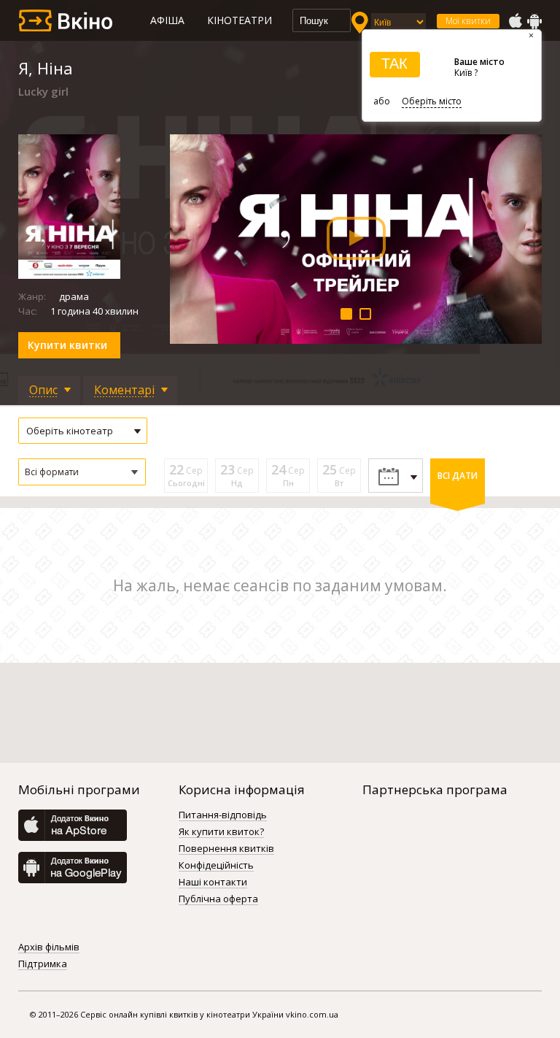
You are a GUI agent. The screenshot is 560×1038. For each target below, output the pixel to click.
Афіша (167, 20)
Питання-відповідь (223, 815)
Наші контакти (213, 882)
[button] (82, 471)
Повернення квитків (226, 849)
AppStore (515, 21)
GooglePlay (534, 21)
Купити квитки (67, 345)
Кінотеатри (239, 20)
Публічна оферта (218, 899)
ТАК (394, 63)
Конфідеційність (216, 866)
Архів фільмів (48, 947)
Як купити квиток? (221, 832)
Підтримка (42, 964)
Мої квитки (468, 21)
